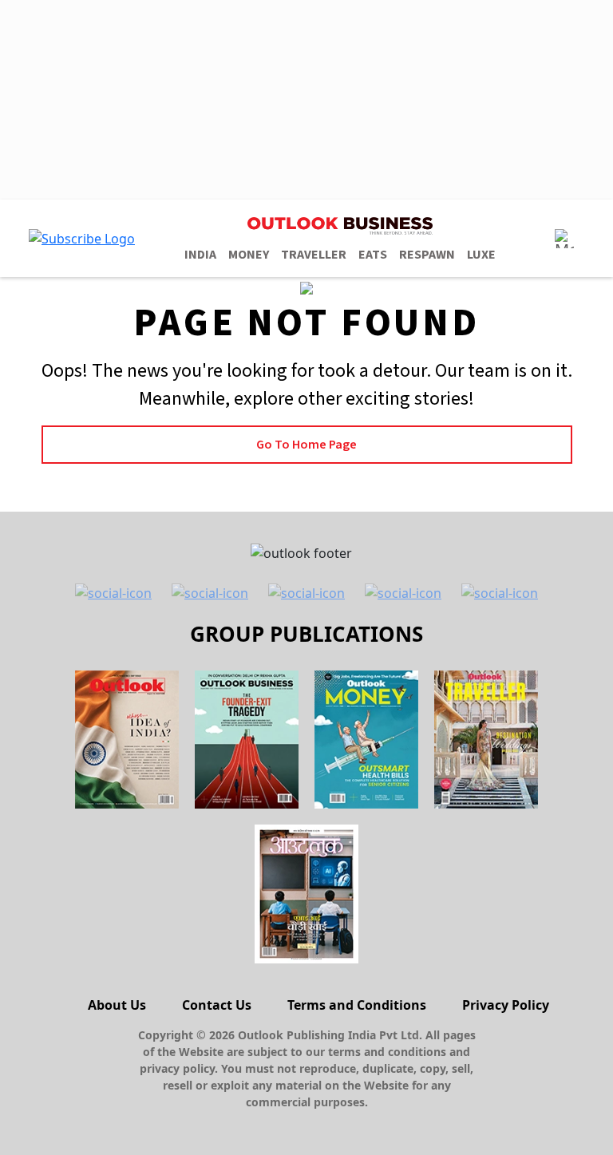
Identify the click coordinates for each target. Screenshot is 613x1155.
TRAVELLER (313, 254)
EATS (372, 254)
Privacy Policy (505, 1005)
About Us (117, 1005)
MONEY (248, 254)
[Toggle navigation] (564, 238)
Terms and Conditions (356, 1005)
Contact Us (216, 1005)
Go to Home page (306, 444)
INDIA (200, 254)
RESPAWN (427, 254)
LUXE (481, 254)
